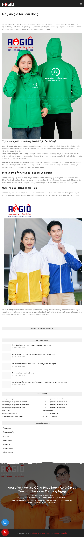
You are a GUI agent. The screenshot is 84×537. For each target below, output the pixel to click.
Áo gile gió (7, 428)
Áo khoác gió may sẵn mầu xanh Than (15, 405)
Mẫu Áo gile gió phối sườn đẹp (23, 373)
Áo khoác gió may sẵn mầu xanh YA (14, 402)
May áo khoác (48, 411)
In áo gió (6, 436)
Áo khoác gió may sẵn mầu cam (13, 408)
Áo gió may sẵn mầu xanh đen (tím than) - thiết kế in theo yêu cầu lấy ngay (39, 382)
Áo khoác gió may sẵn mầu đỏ (53, 399)
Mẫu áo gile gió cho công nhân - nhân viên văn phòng (31, 345)
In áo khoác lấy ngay (50, 416)
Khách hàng (7, 440)
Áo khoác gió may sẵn (50, 414)
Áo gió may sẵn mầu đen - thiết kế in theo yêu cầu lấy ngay (34, 364)
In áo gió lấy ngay (8, 399)
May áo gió (6, 411)
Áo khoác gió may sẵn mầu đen (54, 408)
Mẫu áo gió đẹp (8, 452)
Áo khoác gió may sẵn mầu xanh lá (55, 402)
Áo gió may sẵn (8, 432)
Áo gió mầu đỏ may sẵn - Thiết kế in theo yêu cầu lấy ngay (33, 354)
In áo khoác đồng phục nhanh (12, 416)
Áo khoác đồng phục (9, 414)
